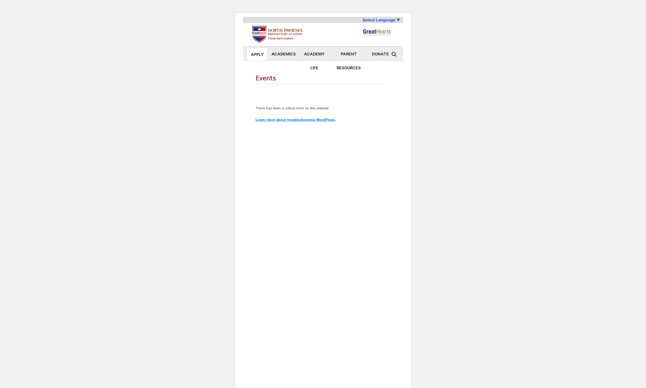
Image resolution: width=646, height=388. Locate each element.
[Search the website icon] (394, 54)
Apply (257, 54)
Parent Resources (349, 56)
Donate (380, 54)
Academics (284, 54)
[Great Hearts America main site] (377, 34)
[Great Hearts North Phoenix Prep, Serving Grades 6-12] (272, 34)
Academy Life (314, 56)
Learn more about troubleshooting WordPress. (296, 120)
